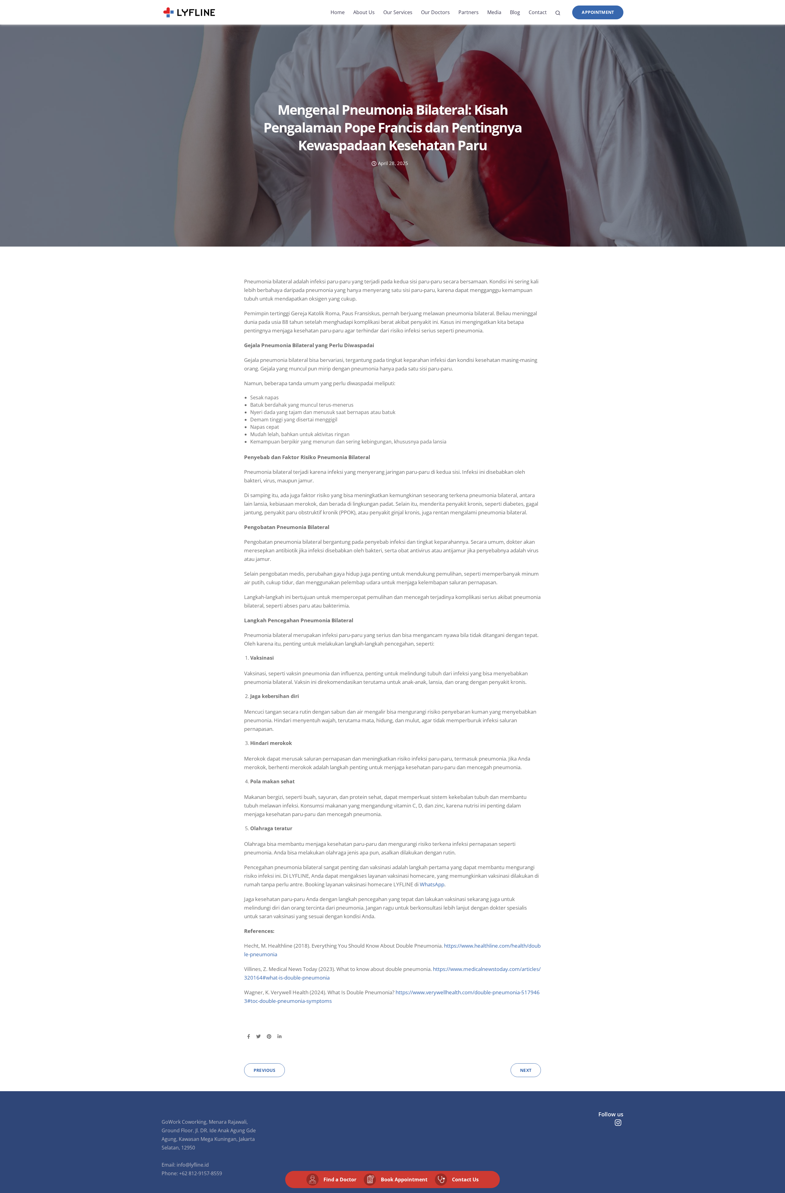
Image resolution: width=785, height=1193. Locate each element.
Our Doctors (435, 12)
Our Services (397, 12)
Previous (264, 1070)
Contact (538, 12)
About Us (364, 12)
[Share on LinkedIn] (279, 1036)
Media (494, 12)
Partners (468, 12)
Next (525, 1070)
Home (338, 12)
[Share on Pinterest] (269, 1036)
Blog (515, 12)
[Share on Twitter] (258, 1036)
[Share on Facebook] (248, 1036)
